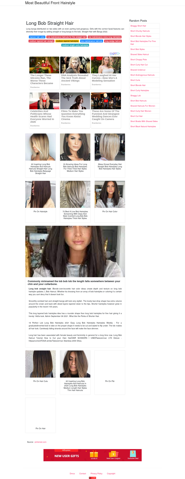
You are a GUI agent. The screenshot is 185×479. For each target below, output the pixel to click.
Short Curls (135, 80)
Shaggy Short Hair (138, 25)
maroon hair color (37, 37)
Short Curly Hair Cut (139, 64)
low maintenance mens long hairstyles (104, 37)
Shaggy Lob (135, 95)
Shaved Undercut (137, 69)
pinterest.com (40, 442)
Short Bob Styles (137, 49)
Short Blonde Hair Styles (140, 36)
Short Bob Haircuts (138, 100)
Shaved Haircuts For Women (142, 105)
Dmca (72, 473)
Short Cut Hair (136, 116)
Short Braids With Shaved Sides (144, 121)
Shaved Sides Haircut (139, 54)
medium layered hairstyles (67, 41)
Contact (82, 473)
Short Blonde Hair (138, 85)
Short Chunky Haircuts (140, 31)
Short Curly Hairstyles (139, 90)
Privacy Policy (96, 473)
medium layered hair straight (41, 41)
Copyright (111, 473)
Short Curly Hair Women (140, 111)
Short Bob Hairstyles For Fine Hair (143, 42)
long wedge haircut (113, 41)
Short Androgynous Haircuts (142, 75)
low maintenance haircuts (91, 41)
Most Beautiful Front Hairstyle (50, 2)
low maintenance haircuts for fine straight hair (66, 37)
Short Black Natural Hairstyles (143, 126)
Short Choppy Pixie (138, 59)
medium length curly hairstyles (75, 45)
